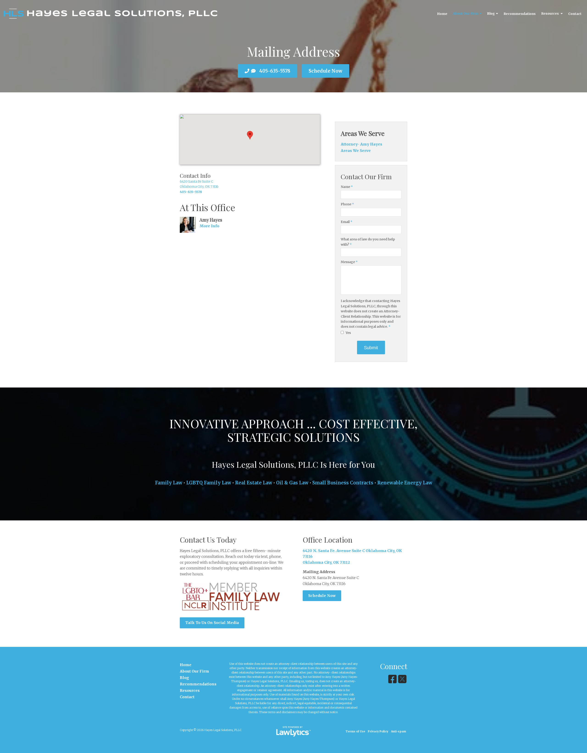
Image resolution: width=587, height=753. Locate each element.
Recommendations (520, 14)
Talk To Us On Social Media (212, 622)
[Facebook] (392, 679)
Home (442, 14)
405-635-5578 (274, 71)
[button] (250, 135)
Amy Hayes (210, 220)
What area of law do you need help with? (368, 241)
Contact (574, 14)
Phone (347, 204)
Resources (550, 13)
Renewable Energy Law (404, 483)
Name (347, 187)
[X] (402, 679)
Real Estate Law (253, 483)
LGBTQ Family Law (208, 483)
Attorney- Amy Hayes (361, 144)
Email (346, 222)
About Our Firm (465, 13)
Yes (348, 333)
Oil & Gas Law (292, 483)
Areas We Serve (363, 133)
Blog (491, 13)
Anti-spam (398, 731)
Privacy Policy (378, 731)
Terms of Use (355, 731)
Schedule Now (325, 71)
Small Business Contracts (342, 483)
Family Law (168, 483)
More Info (209, 226)
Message (349, 262)
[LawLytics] (293, 731)
